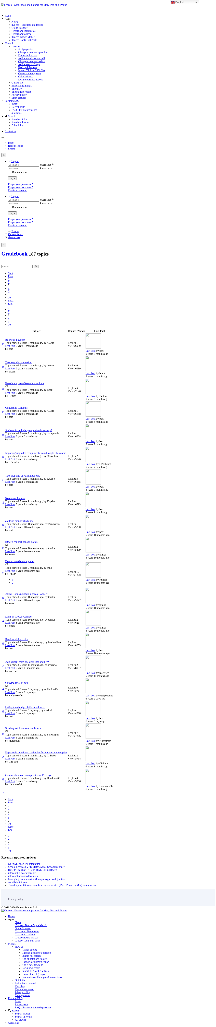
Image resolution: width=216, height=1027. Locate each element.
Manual (9, 43)
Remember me (20, 172)
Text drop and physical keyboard (22, 475)
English (179, 2)
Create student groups (29, 73)
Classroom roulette (21, 33)
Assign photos (25, 49)
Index (14, 103)
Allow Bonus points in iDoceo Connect (26, 594)
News (14, 21)
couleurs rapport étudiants (19, 520)
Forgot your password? (20, 184)
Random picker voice (16, 639)
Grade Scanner (19, 27)
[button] (13, 161)
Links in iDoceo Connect (18, 616)
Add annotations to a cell (31, 58)
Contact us (10, 131)
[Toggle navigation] (2, 137)
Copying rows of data (16, 682)
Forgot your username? (20, 187)
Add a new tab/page (29, 64)
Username (45, 164)
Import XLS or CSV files (31, 70)
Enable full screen (27, 55)
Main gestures (18, 97)
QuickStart (17, 82)
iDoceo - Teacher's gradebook (27, 24)
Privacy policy (19, 94)
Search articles (19, 119)
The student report (21, 91)
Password (45, 168)
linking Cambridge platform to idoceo (25, 707)
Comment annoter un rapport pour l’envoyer (28, 775)
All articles (17, 125)
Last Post (10, 345)
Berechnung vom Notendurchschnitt (24, 383)
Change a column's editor (31, 61)
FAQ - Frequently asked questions (33, 1007)
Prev (10, 276)
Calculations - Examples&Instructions (30, 78)
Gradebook (14, 254)
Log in (12, 178)
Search (11, 116)
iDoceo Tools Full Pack (24, 40)
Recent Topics (15, 145)
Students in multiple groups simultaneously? (28, 430)
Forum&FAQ (12, 100)
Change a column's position (33, 52)
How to (15, 46)
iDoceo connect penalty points (21, 541)
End (10, 303)
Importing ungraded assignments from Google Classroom (35, 453)
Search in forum (20, 122)
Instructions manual (21, 85)
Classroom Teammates (23, 30)
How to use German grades (19, 561)
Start (10, 273)
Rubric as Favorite (15, 339)
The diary (16, 88)
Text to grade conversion (18, 362)
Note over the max (15, 498)
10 (9, 297)
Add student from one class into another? (27, 661)
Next (10, 300)
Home (8, 15)
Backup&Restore (27, 67)
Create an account (17, 190)
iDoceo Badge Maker (22, 36)
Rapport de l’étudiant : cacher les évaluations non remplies (36, 752)
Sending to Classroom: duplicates (23, 728)
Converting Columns (16, 407)
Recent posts (18, 106)
